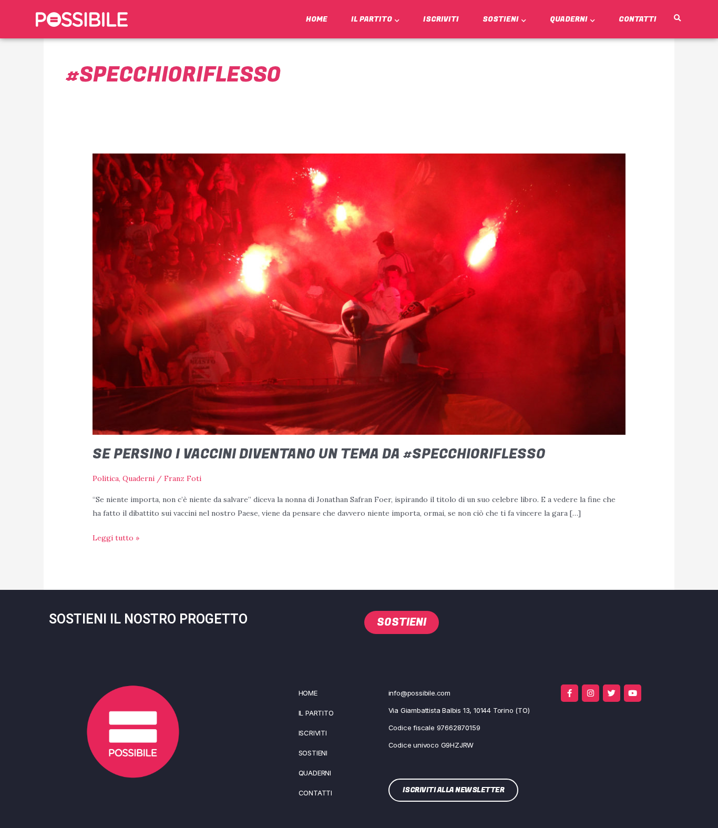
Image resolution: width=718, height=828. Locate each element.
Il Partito (371, 19)
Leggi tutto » (116, 537)
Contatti (638, 19)
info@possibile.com (419, 693)
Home (316, 19)
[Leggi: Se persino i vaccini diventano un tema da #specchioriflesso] (359, 293)
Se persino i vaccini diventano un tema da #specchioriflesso (319, 454)
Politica (106, 478)
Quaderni (569, 19)
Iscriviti (441, 19)
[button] (677, 18)
